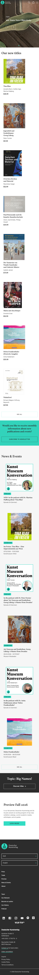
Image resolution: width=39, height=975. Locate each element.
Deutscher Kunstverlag (22, 972)
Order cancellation (7, 951)
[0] (33, 2)
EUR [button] (4, 856)
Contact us (4, 948)
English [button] (5, 863)
